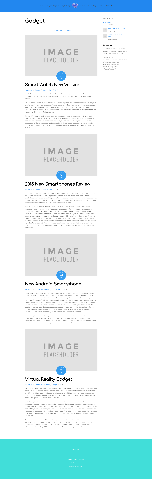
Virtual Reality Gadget (48, 379)
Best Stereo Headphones (116, 28)
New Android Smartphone (53, 284)
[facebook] (76, 454)
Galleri (101, 6)
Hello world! (107, 22)
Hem (42, 6)
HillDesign (80, 466)
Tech (50, 90)
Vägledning (66, 6)
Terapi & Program (52, 6)
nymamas (28, 90)
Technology (58, 31)
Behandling (92, 6)
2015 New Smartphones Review (57, 184)
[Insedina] (75, 6)
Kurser (82, 6)
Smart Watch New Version (52, 84)
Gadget (68, 31)
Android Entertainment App (116, 35)
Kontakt (109, 6)
